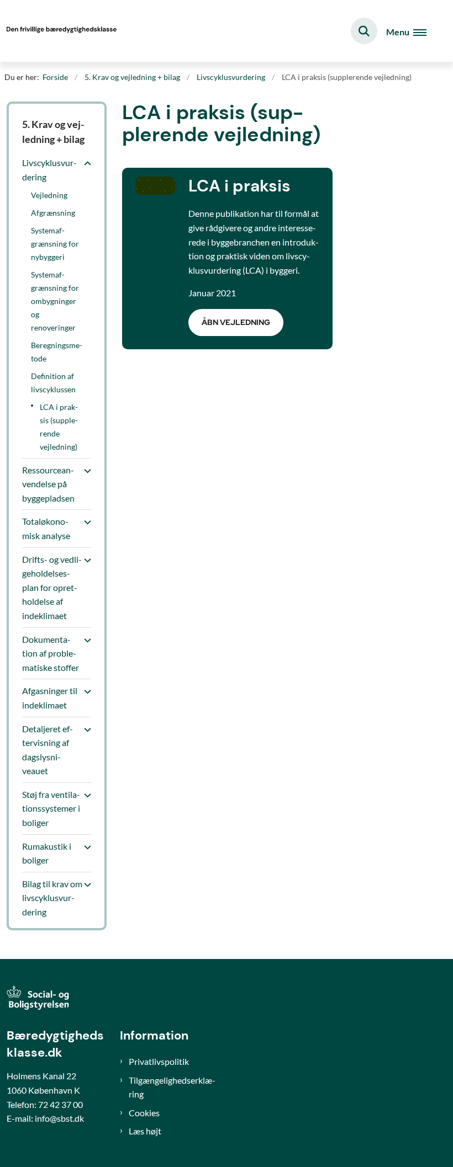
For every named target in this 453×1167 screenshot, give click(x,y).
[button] (84, 163)
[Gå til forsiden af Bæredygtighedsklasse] (58, 31)
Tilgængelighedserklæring (172, 1087)
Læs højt (145, 1131)
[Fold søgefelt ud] (364, 31)
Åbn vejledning (236, 322)
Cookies (144, 1112)
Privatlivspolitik (159, 1061)
